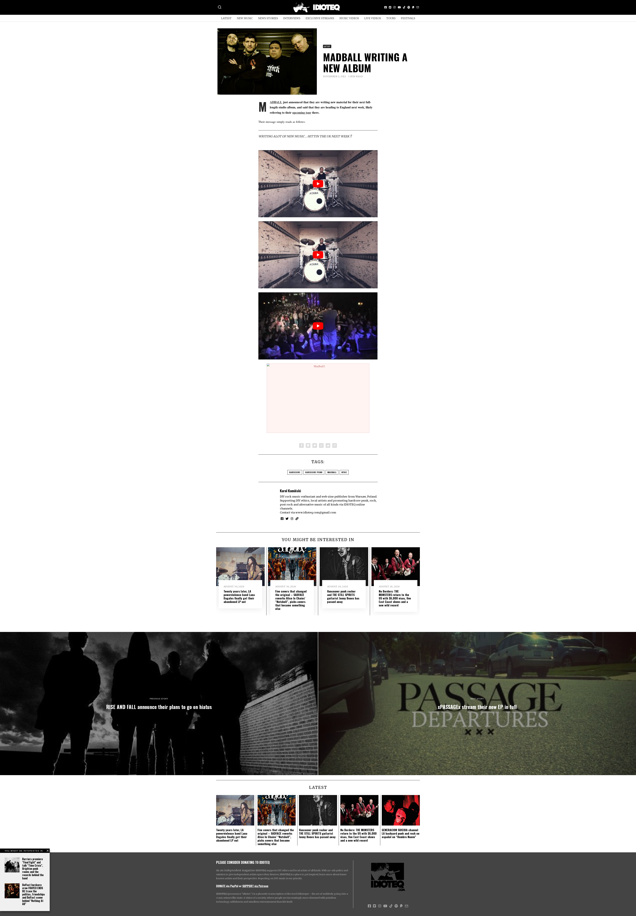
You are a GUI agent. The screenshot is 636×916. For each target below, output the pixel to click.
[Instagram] (395, 7)
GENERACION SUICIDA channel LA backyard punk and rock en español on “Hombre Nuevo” (400, 833)
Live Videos (372, 18)
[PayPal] (413, 7)
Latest (226, 18)
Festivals (408, 18)
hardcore (294, 472)
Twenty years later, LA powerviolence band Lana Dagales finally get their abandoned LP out (239, 596)
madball (332, 472)
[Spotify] (409, 7)
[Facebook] (386, 7)
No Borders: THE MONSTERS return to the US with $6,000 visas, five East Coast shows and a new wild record (395, 598)
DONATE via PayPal (227, 886)
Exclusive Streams (320, 18)
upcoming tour (301, 112)
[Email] (418, 7)
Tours (391, 18)
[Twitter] (390, 7)
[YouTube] (399, 7)
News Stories (268, 18)
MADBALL (276, 102)
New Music (245, 18)
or (240, 886)
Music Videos (349, 18)
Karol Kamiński (290, 490)
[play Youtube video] (318, 183)
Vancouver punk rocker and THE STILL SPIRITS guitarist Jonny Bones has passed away (343, 596)
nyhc (344, 472)
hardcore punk (313, 472)
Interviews (291, 18)
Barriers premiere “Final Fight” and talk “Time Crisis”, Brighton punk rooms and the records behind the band (33, 868)
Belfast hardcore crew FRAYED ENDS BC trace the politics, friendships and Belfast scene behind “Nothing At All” (33, 894)
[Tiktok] (404, 7)
